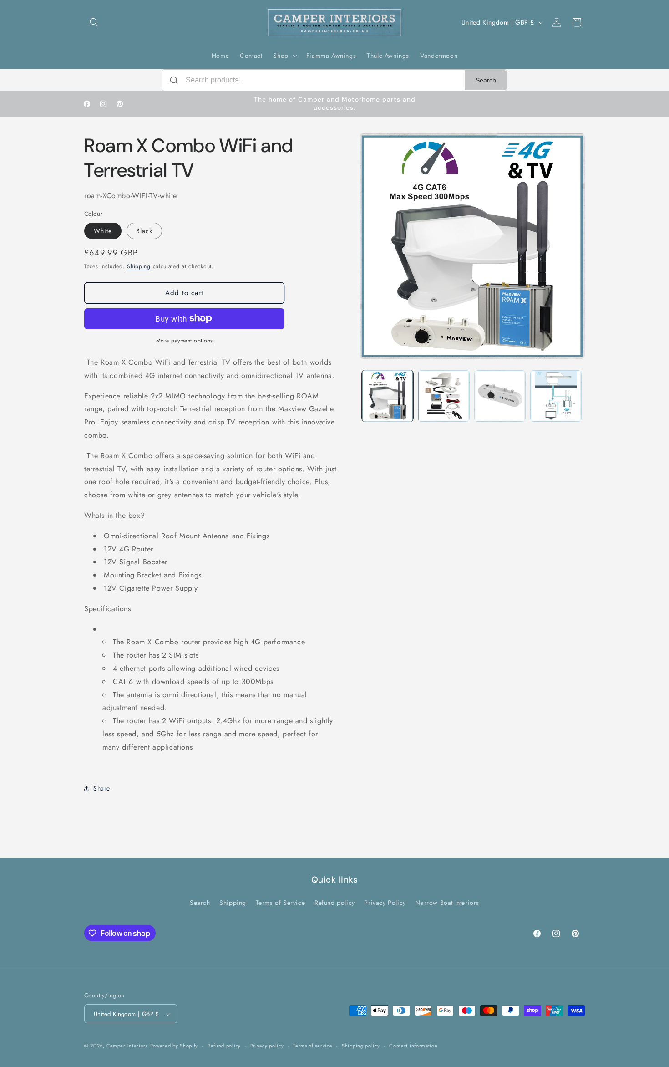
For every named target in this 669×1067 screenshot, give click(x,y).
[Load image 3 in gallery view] (500, 396)
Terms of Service (280, 902)
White (103, 230)
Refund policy (334, 902)
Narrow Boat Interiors (447, 902)
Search (486, 80)
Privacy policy (267, 1045)
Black (144, 230)
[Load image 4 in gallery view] (556, 396)
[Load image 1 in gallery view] (387, 396)
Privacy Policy (384, 902)
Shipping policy (361, 1045)
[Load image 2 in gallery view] (443, 396)
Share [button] (101, 787)
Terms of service (312, 1045)
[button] (94, 22)
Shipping (139, 266)
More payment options (184, 340)
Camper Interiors (127, 1046)
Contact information (413, 1045)
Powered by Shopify (174, 1046)
